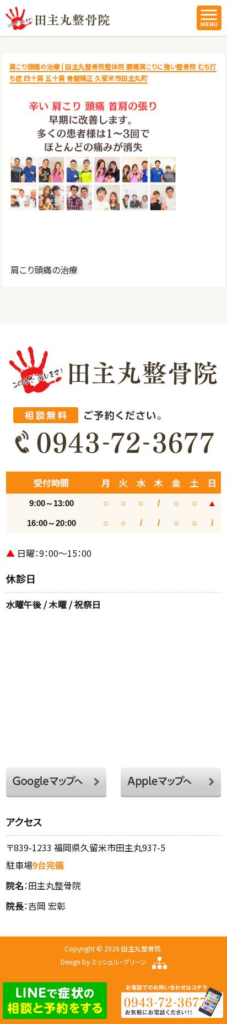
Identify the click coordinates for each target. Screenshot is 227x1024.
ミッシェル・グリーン (119, 961)
